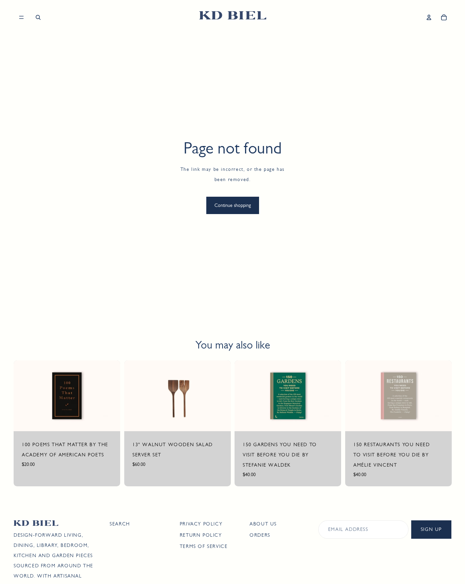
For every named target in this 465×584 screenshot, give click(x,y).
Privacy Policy (201, 523)
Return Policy (201, 535)
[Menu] (21, 17)
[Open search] (38, 17)
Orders (260, 535)
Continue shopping (232, 205)
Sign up (431, 529)
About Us (263, 523)
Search (120, 523)
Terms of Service (204, 546)
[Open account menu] (428, 17)
